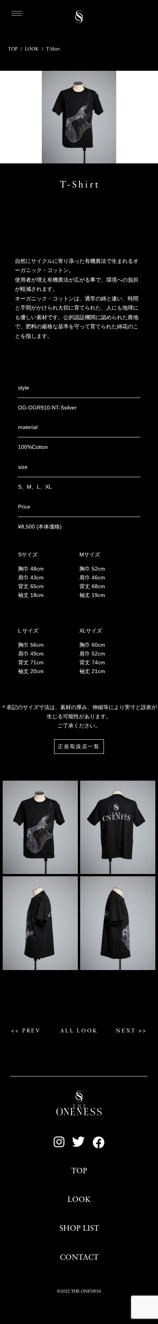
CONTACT (79, 1258)
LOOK (32, 49)
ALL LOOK (78, 1031)
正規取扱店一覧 (79, 746)
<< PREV (26, 1031)
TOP (13, 49)
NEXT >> (131, 1031)
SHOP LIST (79, 1229)
